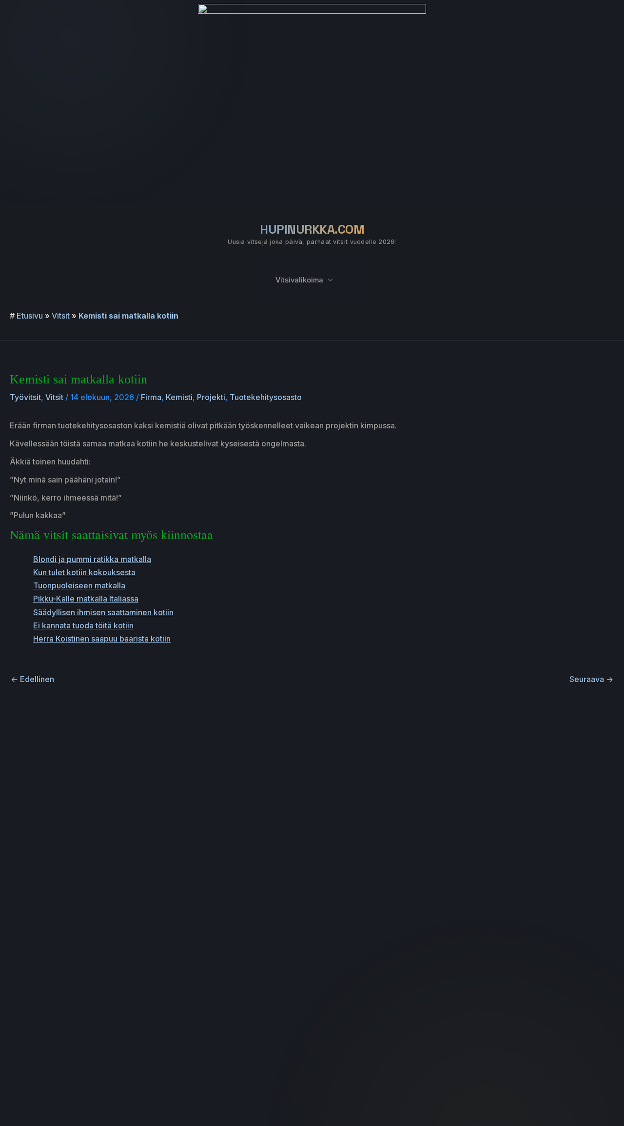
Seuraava (591, 679)
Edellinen (32, 679)
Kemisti (179, 397)
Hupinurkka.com (312, 229)
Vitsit (61, 316)
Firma (151, 397)
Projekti (211, 397)
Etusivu (30, 316)
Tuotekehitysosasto (266, 397)
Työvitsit (25, 397)
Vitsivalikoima (299, 280)
